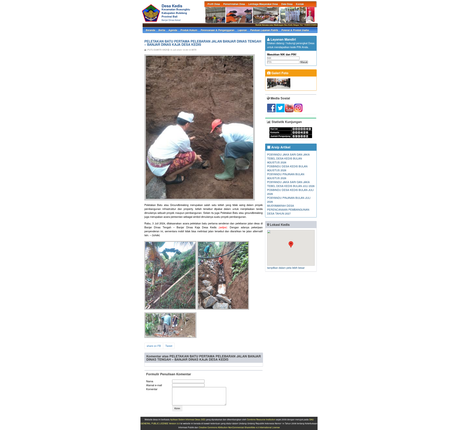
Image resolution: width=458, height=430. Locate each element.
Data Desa (287, 4)
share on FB (154, 346)
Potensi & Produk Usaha (295, 30)
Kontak (300, 4)
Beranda (150, 30)
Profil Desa (214, 4)
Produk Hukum (189, 30)
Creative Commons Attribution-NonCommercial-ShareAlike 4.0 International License (239, 427)
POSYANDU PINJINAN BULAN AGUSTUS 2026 (285, 176)
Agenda (173, 30)
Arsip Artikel (280, 147)
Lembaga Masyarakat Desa (263, 4)
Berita (162, 30)
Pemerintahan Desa (234, 4)
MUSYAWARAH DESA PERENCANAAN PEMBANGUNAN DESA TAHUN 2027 (288, 209)
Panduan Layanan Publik (264, 30)
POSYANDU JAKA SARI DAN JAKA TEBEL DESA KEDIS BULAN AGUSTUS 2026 (288, 158)
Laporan (242, 30)
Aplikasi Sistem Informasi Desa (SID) (187, 419)
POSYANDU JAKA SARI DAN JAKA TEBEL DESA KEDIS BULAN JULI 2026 (291, 184)
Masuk (304, 62)
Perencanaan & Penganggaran (217, 30)
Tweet (168, 346)
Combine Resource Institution (261, 419)
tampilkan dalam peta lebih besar (286, 267)
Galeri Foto (279, 73)
